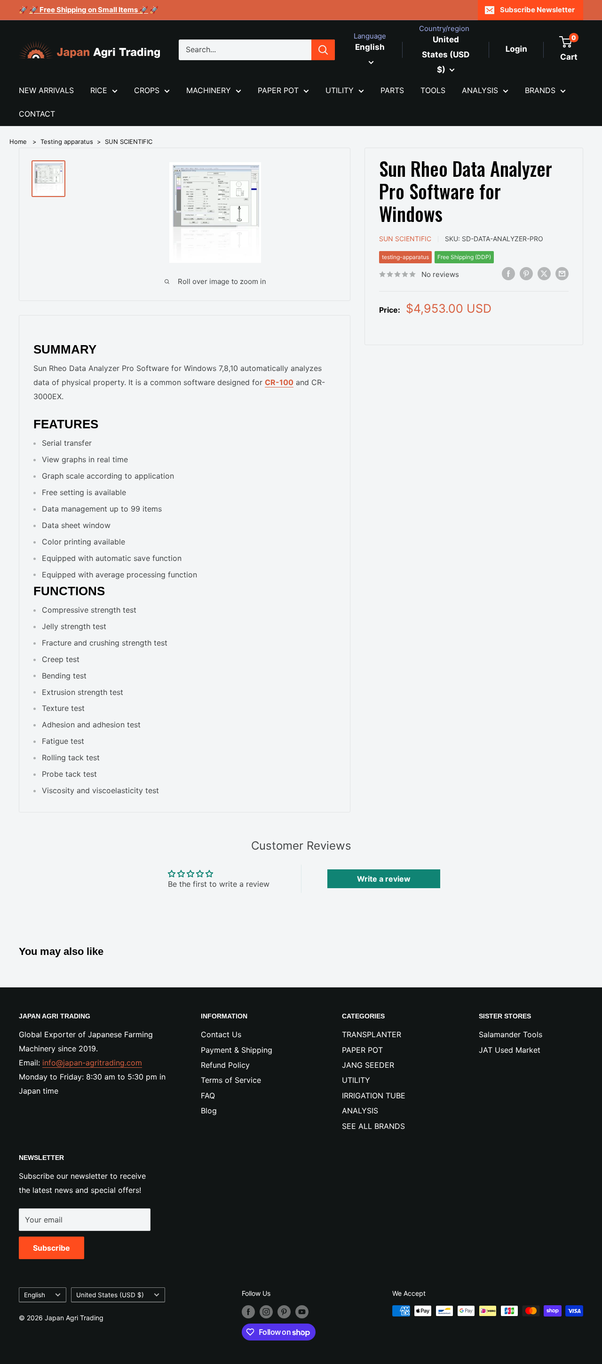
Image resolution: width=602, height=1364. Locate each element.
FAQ (208, 1095)
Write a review (384, 878)
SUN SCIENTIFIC (128, 141)
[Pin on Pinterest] (526, 274)
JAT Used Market (509, 1050)
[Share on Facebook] (508, 274)
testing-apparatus (405, 256)
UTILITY (339, 90)
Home (18, 141)
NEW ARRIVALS (46, 90)
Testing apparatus (66, 141)
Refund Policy (225, 1065)
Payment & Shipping (236, 1050)
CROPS (146, 90)
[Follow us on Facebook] (248, 1311)
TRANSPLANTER (371, 1034)
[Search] (323, 49)
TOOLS (432, 90)
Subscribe (51, 1248)
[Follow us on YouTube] (302, 1311)
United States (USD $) (110, 1295)
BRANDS (540, 90)
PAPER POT (278, 90)
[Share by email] (562, 274)
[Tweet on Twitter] (544, 274)
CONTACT (37, 113)
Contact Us (221, 1034)
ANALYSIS (480, 90)
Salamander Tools (510, 1034)
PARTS (392, 90)
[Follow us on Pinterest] (284, 1311)
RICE (98, 90)
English (34, 1295)
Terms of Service (231, 1080)
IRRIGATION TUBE (373, 1095)
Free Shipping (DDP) (464, 256)
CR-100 (279, 382)
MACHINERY (208, 90)
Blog (209, 1110)
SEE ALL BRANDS (373, 1126)
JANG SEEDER (368, 1065)
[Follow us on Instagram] (266, 1311)
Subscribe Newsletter (537, 9)
